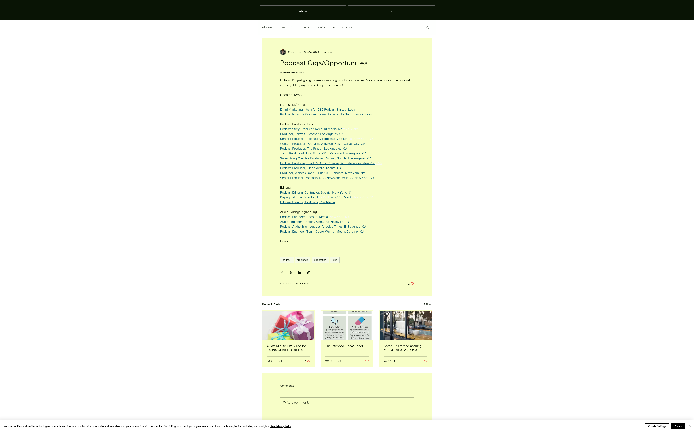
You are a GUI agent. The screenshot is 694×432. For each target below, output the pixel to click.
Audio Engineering (314, 27)
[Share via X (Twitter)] (290, 272)
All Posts (267, 27)
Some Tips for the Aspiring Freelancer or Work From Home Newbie (402, 347)
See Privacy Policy (280, 426)
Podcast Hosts (342, 27)
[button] (427, 27)
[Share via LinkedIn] (299, 272)
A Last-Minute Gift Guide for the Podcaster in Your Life (286, 347)
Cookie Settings (657, 426)
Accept (678, 426)
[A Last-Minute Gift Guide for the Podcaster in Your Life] (288, 325)
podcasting (320, 259)
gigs (335, 259)
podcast (286, 259)
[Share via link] (308, 272)
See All (428, 303)
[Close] (689, 426)
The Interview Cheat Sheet (344, 346)
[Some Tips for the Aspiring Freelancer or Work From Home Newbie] (406, 325)
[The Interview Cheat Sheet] (347, 325)
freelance (302, 259)
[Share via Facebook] (282, 272)
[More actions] (412, 52)
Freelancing (287, 27)
